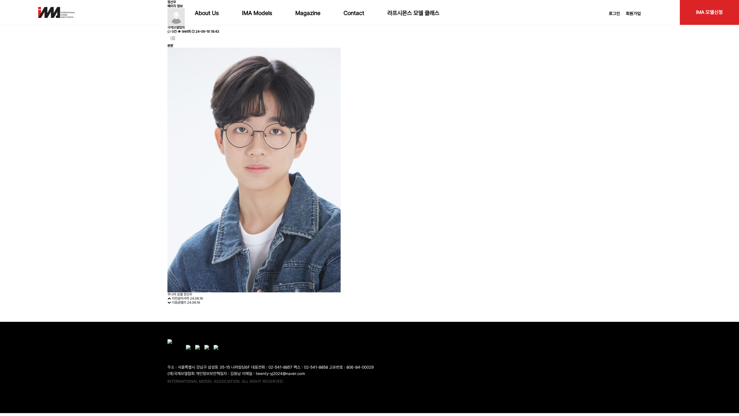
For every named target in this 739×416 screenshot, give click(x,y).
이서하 (184, 298)
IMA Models (257, 13)
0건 (174, 31)
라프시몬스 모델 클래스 (413, 13)
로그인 (614, 13)
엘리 (183, 302)
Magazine (307, 13)
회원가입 (633, 13)
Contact (354, 13)
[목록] (172, 39)
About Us (207, 13)
